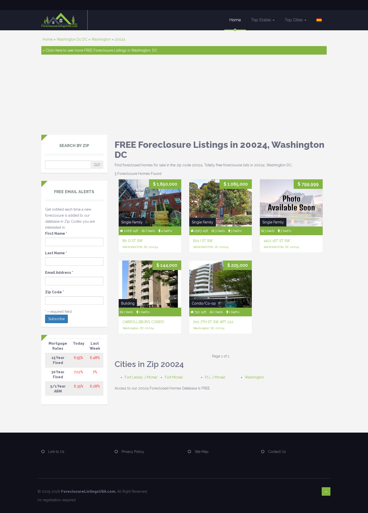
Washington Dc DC (72, 39)
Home (235, 20)
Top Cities (294, 20)
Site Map (202, 452)
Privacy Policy (133, 452)
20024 (120, 39)
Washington (101, 39)
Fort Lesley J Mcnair (141, 377)
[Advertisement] (184, 97)
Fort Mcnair (174, 377)
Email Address (59, 273)
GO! (97, 165)
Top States (261, 20)
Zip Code (54, 292)
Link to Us (56, 452)
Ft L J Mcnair (215, 377)
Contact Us (277, 452)
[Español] (319, 20)
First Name (56, 233)
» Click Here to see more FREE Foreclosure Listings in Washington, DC (100, 50)
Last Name (56, 253)
